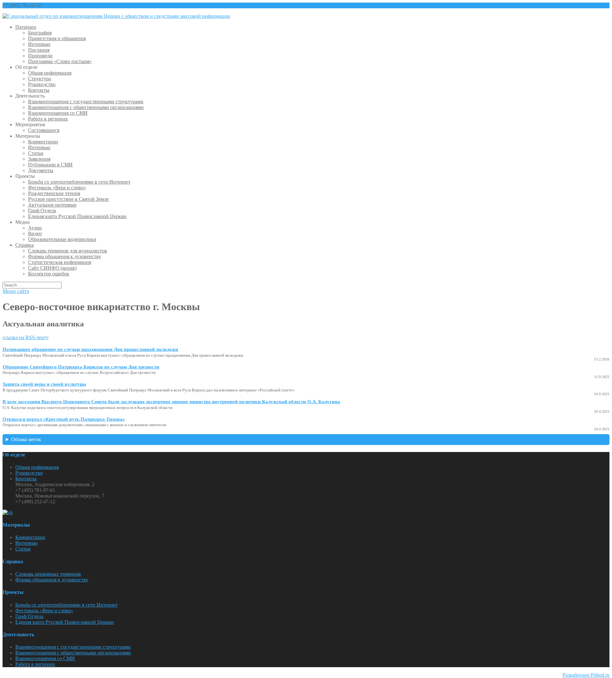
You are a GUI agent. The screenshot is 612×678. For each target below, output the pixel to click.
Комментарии (43, 141)
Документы (40, 170)
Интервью (39, 44)
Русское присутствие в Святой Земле (68, 199)
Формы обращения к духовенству (64, 256)
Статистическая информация (59, 262)
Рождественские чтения (54, 193)
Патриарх (25, 27)
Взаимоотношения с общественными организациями (86, 107)
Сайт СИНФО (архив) (52, 268)
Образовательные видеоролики (62, 239)
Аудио (35, 227)
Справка (24, 245)
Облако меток (26, 439)
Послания (38, 50)
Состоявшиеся (43, 130)
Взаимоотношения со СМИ (58, 113)
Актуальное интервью (52, 205)
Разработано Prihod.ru (586, 675)
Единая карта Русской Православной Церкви (77, 216)
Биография (40, 32)
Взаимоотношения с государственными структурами (85, 101)
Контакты (38, 90)
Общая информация (49, 73)
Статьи (35, 153)
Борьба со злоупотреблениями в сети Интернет (79, 182)
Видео (35, 233)
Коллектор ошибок (48, 273)
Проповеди (40, 55)
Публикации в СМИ (50, 164)
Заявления (39, 159)
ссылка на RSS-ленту (26, 337)
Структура (39, 78)
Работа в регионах (48, 118)
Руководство (41, 84)
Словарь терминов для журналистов (67, 250)
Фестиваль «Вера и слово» (57, 187)
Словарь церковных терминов (48, 574)
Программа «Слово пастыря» (60, 61)
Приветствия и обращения (57, 38)
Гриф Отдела (42, 210)
